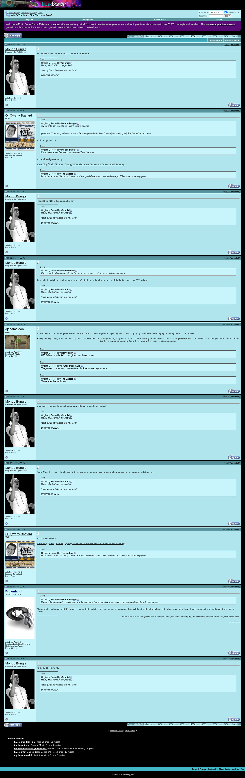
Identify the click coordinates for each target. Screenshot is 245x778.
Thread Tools (214, 40)
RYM (51, 164)
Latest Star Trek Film (25, 742)
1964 (210, 36)
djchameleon (14, 329)
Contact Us (213, 769)
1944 (176, 36)
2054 (220, 36)
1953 (188, 36)
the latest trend (22, 745)
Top (242, 769)
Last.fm (59, 164)
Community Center (28, 13)
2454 (226, 36)
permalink (235, 45)
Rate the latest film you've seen (30, 748)
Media (40, 13)
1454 (160, 36)
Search (219, 20)
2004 (215, 36)
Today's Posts (159, 20)
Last (234, 36)
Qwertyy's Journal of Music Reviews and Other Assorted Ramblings (95, 164)
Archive (235, 769)
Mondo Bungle (15, 49)
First (147, 36)
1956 (204, 36)
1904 (171, 36)
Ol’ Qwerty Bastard (18, 115)
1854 (166, 36)
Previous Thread (117, 730)
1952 (182, 36)
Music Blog (42, 164)
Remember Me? (233, 13)
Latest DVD (20, 752)
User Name (203, 12)
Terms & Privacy (199, 769)
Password (203, 16)
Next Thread (130, 730)
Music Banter (13, 13)
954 (155, 36)
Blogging (86, 20)
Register (29, 20)
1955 (198, 36)
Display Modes (230, 40)
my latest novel (22, 755)
